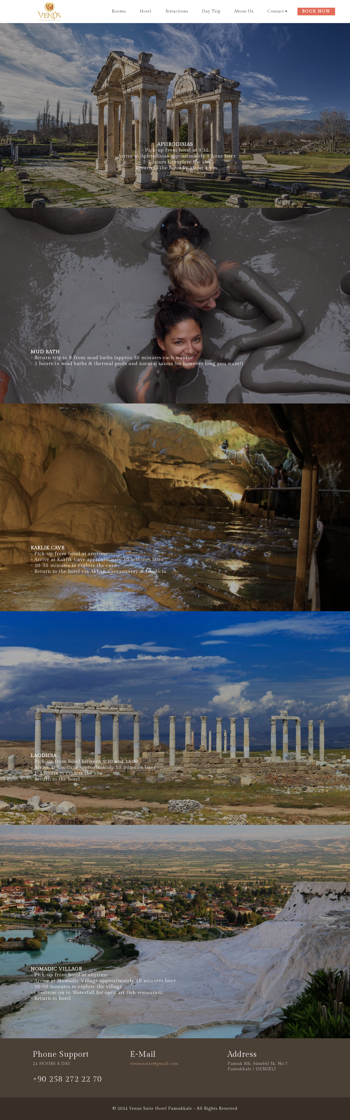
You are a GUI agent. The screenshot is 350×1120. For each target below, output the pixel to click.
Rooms (119, 11)
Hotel (145, 11)
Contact (275, 11)
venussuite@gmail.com (154, 1063)
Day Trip (211, 11)
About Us (244, 11)
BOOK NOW (316, 11)
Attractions (176, 11)
